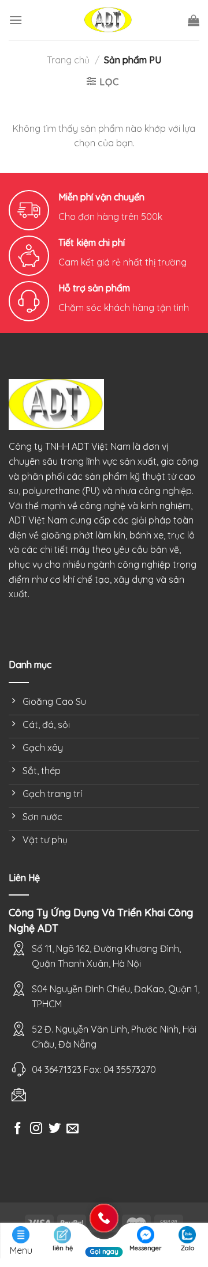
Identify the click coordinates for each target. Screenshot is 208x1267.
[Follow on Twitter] (55, 1129)
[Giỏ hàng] (193, 20)
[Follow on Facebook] (18, 1129)
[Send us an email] (72, 1129)
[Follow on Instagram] (36, 1129)
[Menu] (16, 20)
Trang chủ (68, 60)
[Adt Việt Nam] (108, 20)
